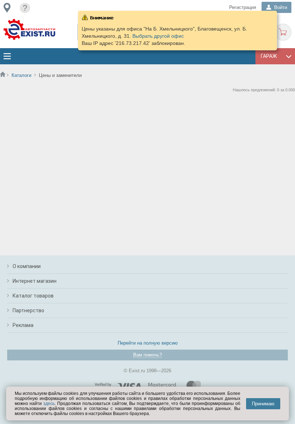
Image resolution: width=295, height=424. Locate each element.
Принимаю (263, 403)
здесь (49, 403)
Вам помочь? (147, 355)
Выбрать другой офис (158, 36)
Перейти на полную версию (148, 343)
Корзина (282, 32)
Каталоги (21, 75)
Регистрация (242, 7)
